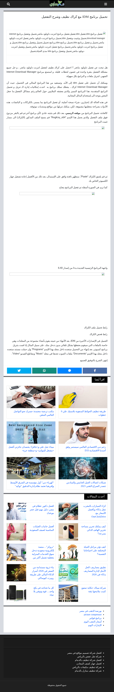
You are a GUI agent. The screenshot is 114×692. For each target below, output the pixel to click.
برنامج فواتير (95, 618)
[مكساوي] (57, 3)
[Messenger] (69, 371)
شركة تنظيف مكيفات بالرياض (87, 667)
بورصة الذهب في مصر (90, 611)
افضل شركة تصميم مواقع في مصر (84, 653)
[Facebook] (95, 371)
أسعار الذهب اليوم (93, 621)
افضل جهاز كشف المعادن (89, 663)
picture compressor (93, 614)
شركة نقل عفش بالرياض (89, 656)
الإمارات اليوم (95, 625)
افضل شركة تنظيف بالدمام (88, 660)
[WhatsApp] (44, 371)
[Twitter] (19, 371)
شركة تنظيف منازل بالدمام (88, 670)
